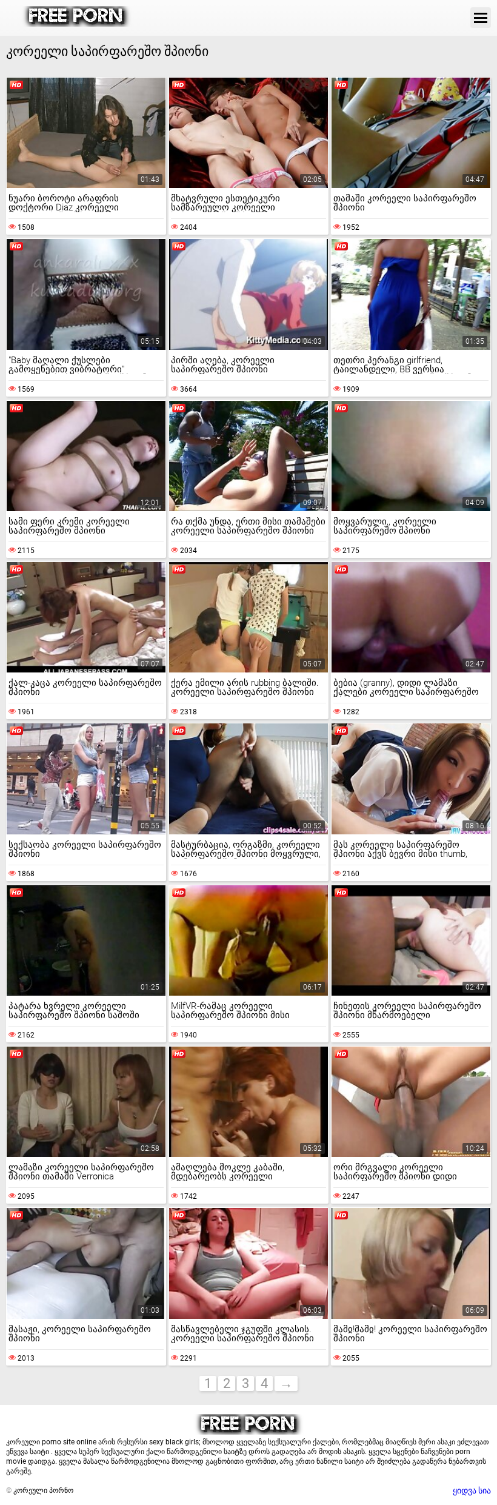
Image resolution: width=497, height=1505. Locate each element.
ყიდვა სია (472, 1490)
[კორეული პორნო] (76, 23)
